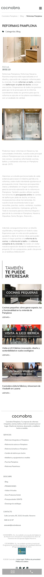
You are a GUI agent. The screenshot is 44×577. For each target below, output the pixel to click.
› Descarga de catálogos (12, 504)
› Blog (6, 482)
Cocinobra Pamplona (9, 16)
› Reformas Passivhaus (12, 466)
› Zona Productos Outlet (12, 495)
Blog (22, 16)
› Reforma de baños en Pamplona (15, 449)
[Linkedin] (27, 568)
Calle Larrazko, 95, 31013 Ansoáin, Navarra (19, 516)
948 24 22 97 (9, 520)
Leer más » (6, 317)
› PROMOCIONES (10, 486)
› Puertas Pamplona (11, 462)
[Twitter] (24, 568)
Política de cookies (22, 561)
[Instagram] (17, 568)
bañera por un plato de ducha (18, 84)
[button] (40, 8)
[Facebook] (20, 568)
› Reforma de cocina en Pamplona (15, 444)
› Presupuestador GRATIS (13, 499)
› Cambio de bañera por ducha (14, 453)
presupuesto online (24, 194)
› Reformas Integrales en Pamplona (16, 440)
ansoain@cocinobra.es (12, 525)
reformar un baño (25, 82)
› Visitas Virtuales (10, 490)
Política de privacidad (32, 559)
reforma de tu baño (19, 241)
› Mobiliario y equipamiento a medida (17, 458)
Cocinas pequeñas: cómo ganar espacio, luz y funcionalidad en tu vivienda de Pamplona (22, 310)
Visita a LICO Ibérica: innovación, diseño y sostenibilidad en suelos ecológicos (21, 349)
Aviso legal (20, 559)
